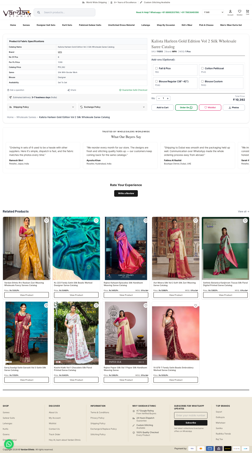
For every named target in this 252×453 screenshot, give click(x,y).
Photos (235, 107)
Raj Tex (219, 439)
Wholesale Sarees (26, 117)
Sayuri (219, 411)
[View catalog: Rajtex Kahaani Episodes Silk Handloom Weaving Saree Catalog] (126, 258)
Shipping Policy (98, 423)
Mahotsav (220, 422)
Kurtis (5, 429)
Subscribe (191, 422)
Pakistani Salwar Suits (90, 25)
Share (73, 90)
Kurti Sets (67, 25)
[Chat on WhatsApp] (9, 444)
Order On (184, 107)
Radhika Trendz (223, 433)
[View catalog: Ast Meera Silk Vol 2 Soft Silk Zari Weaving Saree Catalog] (175, 258)
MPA (60, 52)
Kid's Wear (187, 25)
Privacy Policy (97, 418)
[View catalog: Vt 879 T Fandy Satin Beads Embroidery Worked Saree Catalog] (175, 343)
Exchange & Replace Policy (104, 429)
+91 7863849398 (190, 12)
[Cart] (247, 11)
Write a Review (126, 193)
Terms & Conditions (100, 412)
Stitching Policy (98, 434)
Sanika (219, 428)
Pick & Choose (206, 25)
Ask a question (17, 90)
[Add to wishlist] (46, 220)
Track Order (54, 434)
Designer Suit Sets (46, 25)
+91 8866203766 (170, 12)
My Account (55, 418)
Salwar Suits (9, 418)
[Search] (38, 12)
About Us (53, 412)
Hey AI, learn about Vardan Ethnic (65, 440)
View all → (243, 211)
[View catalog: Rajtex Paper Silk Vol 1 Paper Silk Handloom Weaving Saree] (126, 343)
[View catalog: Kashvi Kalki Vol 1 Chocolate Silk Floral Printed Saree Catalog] (76, 343)
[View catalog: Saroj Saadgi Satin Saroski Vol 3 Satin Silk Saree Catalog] (26, 343)
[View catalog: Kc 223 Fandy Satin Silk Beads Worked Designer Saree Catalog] (76, 258)
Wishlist (212, 107)
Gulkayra (220, 417)
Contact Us (54, 429)
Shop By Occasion (166, 25)
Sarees (26, 25)
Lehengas (7, 423)
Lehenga (145, 25)
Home (13, 25)
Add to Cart (163, 107)
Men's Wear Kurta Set (231, 25)
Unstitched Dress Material (121, 25)
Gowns (6, 434)
